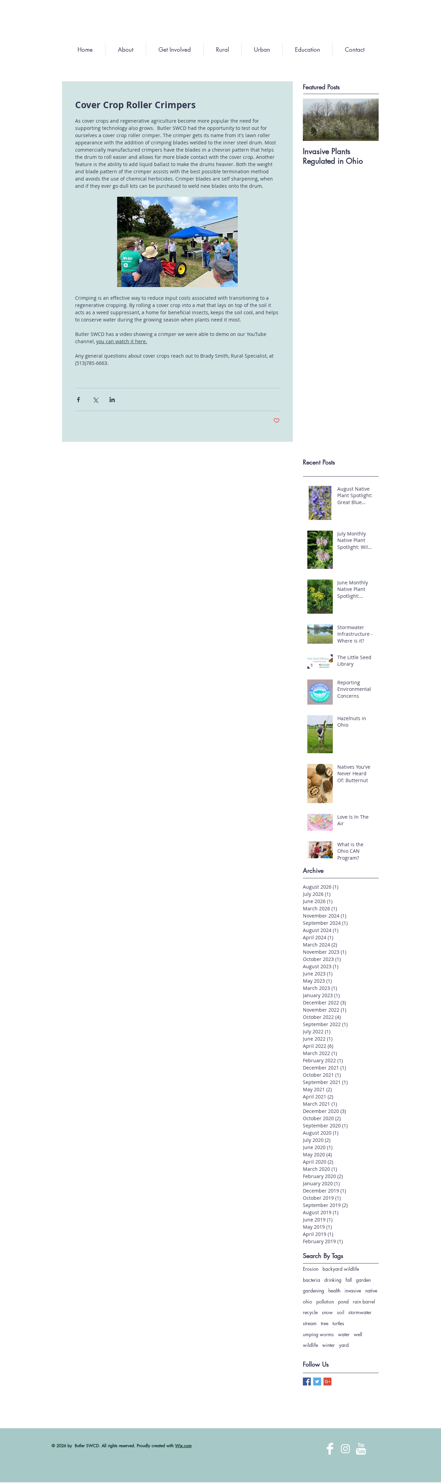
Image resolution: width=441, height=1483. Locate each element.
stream (310, 1323)
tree (324, 1323)
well (358, 1334)
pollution (325, 1301)
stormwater (359, 1312)
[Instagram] (345, 1449)
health (334, 1290)
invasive (353, 1290)
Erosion (310, 1269)
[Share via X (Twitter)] (95, 399)
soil (340, 1312)
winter (328, 1345)
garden (363, 1280)
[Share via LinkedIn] (112, 399)
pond (343, 1301)
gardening (313, 1290)
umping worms (318, 1334)
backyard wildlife (340, 1269)
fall (349, 1280)
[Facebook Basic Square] (307, 1381)
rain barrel (364, 1301)
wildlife (310, 1345)
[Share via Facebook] (78, 399)
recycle (310, 1312)
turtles (338, 1323)
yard (344, 1345)
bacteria (311, 1280)
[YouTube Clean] (361, 1449)
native (371, 1290)
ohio (307, 1301)
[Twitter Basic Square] (317, 1381)
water (344, 1334)
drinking (332, 1280)
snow (327, 1312)
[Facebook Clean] (330, 1449)
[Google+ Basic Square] (327, 1381)
